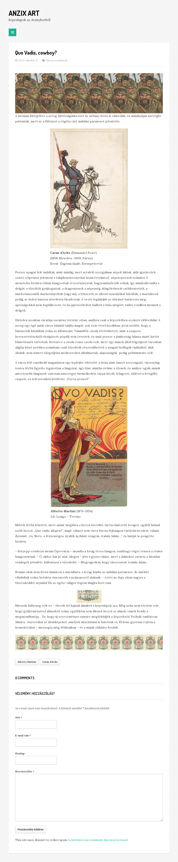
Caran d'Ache (50, 661)
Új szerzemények (57, 60)
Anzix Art (24, 13)
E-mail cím (23, 735)
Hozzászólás (24, 771)
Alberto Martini (27, 661)
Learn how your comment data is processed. (98, 840)
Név (18, 717)
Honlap (20, 753)
